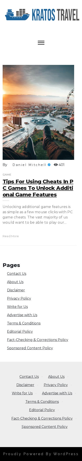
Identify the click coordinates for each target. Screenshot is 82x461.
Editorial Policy (20, 331)
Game (7, 174)
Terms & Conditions (23, 323)
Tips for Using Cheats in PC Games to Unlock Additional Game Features (38, 188)
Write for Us (17, 307)
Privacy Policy (19, 298)
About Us (15, 282)
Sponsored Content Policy (30, 348)
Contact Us (16, 274)
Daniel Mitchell (29, 165)
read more (11, 236)
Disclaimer (16, 290)
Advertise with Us (22, 315)
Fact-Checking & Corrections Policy (37, 340)
